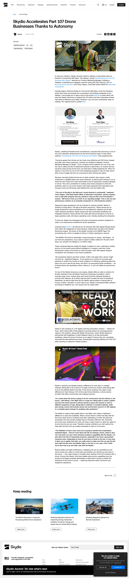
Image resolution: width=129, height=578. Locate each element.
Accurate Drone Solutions (64, 84)
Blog (14, 14)
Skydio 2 (69, 227)
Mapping (40, 5)
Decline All (103, 567)
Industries (64, 5)
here (84, 102)
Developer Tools (81, 564)
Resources (82, 5)
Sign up (119, 547)
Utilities (61, 562)
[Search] (98, 5)
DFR (12, 5)
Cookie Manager (110, 572)
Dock (44, 564)
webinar (97, 95)
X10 (43, 560)
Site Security (21, 5)
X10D (44, 562)
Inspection (31, 5)
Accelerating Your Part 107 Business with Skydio (79, 156)
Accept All (118, 567)
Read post (20, 529)
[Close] (125, 555)
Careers (112, 5)
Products (73, 5)
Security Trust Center (82, 562)
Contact (121, 5)
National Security (52, 5)
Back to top (108, 475)
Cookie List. (117, 563)
